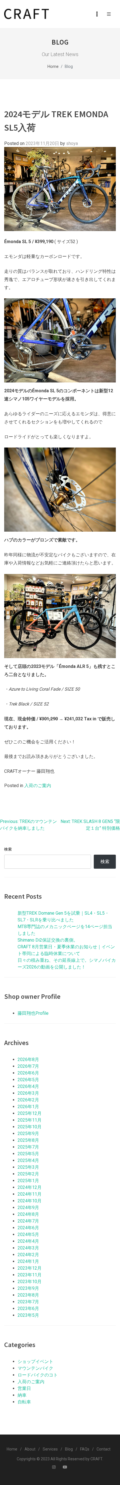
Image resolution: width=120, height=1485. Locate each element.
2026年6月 (28, 1073)
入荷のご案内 (37, 785)
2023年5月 (28, 1315)
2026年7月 (28, 1066)
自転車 (24, 1402)
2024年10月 (30, 1200)
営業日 (24, 1388)
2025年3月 (28, 1167)
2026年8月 (28, 1059)
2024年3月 (28, 1248)
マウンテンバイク (35, 1368)
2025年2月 (28, 1174)
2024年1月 (28, 1261)
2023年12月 (30, 1268)
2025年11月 (30, 1120)
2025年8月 (28, 1140)
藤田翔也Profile (33, 1013)
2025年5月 (28, 1153)
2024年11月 (30, 1194)
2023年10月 (30, 1281)
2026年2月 (28, 1100)
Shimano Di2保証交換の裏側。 (48, 940)
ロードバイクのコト (38, 1375)
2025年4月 (28, 1160)
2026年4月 (28, 1086)
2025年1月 (28, 1180)
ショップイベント (35, 1361)
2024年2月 (28, 1254)
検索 (8, 849)
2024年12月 (30, 1187)
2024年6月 (28, 1227)
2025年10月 (30, 1126)
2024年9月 (28, 1207)
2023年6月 (28, 1308)
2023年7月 (28, 1301)
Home (53, 66)
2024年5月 (28, 1234)
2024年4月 (28, 1241)
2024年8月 (28, 1214)
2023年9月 (28, 1288)
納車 (22, 1395)
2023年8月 (28, 1295)
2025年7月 (28, 1147)
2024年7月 (28, 1221)
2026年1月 (28, 1106)
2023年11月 (30, 1275)
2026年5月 (28, 1079)
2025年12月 (30, 1113)
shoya (72, 143)
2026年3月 (28, 1093)
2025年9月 (28, 1133)
